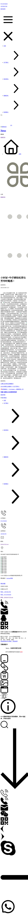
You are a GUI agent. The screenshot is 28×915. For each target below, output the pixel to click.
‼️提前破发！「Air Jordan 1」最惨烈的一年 (12, 389)
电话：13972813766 (6, 591)
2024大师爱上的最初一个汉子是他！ (10, 386)
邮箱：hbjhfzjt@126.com (7, 597)
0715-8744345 (4, 3)
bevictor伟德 (10, 578)
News (3, 130)
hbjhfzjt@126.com (5, 544)
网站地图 (3, 583)
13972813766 (4, 6)
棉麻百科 (3, 137)
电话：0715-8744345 (6, 594)
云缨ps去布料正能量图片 (7, 383)
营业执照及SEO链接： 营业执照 (9, 641)
